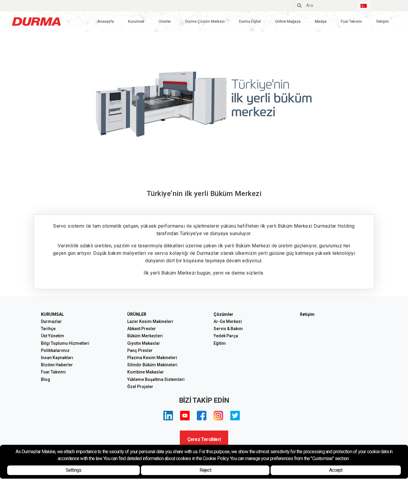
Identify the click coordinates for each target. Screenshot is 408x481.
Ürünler (165, 21)
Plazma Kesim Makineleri (152, 357)
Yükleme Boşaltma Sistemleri (156, 379)
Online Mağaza (287, 21)
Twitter (235, 416)
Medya (320, 21)
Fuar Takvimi (351, 21)
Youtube (185, 416)
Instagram (218, 416)
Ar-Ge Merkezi (228, 321)
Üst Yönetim (52, 335)
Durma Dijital (250, 21)
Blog (45, 379)
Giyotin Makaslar (143, 343)
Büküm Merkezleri (145, 335)
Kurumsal (136, 21)
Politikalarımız (55, 350)
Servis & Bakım (228, 328)
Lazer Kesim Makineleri (150, 321)
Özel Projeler (140, 386)
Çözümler (223, 314)
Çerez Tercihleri (204, 439)
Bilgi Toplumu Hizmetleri (65, 343)
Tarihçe (48, 328)
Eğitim (220, 343)
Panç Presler (140, 350)
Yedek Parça (226, 335)
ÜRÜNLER (136, 314)
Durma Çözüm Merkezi (205, 21)
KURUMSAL (52, 314)
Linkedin (168, 416)
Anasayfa (105, 21)
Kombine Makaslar (145, 372)
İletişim (382, 21)
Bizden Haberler (57, 364)
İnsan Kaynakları (57, 357)
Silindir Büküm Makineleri (152, 364)
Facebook (202, 416)
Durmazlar (51, 321)
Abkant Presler (141, 328)
